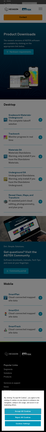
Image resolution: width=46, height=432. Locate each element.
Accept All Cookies (23, 411)
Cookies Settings (23, 424)
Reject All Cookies (23, 417)
